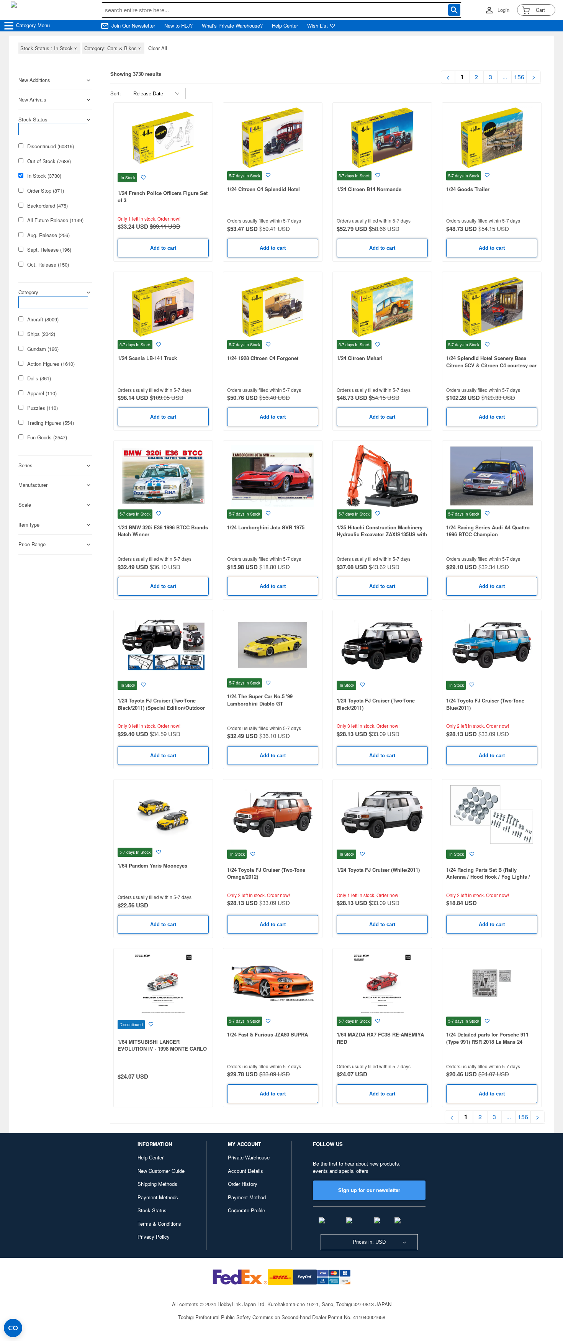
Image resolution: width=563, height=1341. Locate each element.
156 (519, 77)
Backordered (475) (47, 205)
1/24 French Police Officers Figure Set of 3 (163, 196)
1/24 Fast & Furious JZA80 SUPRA (267, 1034)
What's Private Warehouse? (232, 25)
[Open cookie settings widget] (13, 1328)
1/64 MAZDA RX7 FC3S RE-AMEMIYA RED (380, 1038)
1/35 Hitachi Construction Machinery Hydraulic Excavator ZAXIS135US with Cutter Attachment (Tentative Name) (382, 534)
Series (25, 465)
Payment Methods (157, 1197)
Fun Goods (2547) (47, 437)
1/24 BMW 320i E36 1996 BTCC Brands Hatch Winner (163, 531)
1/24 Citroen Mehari (360, 358)
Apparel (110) (42, 393)
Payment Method (247, 1197)
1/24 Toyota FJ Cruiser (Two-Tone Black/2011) (376, 704)
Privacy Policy (153, 1236)
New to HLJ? (178, 25)
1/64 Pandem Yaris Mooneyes (152, 865)
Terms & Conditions (159, 1223)
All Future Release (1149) (55, 220)
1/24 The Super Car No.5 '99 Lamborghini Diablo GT (260, 700)
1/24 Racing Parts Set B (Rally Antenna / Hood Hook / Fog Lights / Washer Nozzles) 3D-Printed (488, 876)
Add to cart (163, 248)
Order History (242, 1183)
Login (503, 10)
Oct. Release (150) (48, 264)
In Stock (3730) (44, 175)
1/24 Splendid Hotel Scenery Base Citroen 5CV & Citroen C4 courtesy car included (491, 365)
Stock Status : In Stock (49, 48)
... (504, 77)
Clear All (157, 48)
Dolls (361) (39, 378)
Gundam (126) (43, 348)
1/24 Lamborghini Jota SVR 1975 (265, 527)
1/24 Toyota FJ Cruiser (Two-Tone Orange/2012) (266, 873)
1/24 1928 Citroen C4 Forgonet (262, 358)
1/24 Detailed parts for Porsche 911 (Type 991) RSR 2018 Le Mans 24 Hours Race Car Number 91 (487, 1041)
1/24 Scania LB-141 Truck (147, 358)
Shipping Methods (157, 1183)
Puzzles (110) (42, 407)
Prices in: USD (369, 1242)
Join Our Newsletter (133, 25)
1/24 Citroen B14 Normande (369, 189)
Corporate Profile (246, 1210)
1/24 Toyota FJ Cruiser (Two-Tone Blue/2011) (485, 704)
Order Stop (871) (45, 190)
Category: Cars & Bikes (113, 48)
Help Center (285, 25)
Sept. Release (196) (49, 249)
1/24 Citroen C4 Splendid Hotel (263, 189)
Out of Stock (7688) (49, 161)
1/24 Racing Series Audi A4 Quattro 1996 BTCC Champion (488, 531)
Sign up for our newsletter (369, 1190)
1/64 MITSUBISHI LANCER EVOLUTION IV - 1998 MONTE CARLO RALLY (162, 1048)
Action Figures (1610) (51, 363)
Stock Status (152, 1210)
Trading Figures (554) (50, 422)
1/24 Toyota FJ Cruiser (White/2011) (378, 869)
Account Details (245, 1170)
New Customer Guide (161, 1170)
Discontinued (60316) (50, 146)
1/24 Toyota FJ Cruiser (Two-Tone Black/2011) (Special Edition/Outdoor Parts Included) (161, 707)
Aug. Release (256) (48, 235)
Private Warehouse (249, 1157)
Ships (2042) (41, 334)
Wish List (317, 25)
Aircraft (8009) (43, 319)
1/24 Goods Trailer (467, 189)
